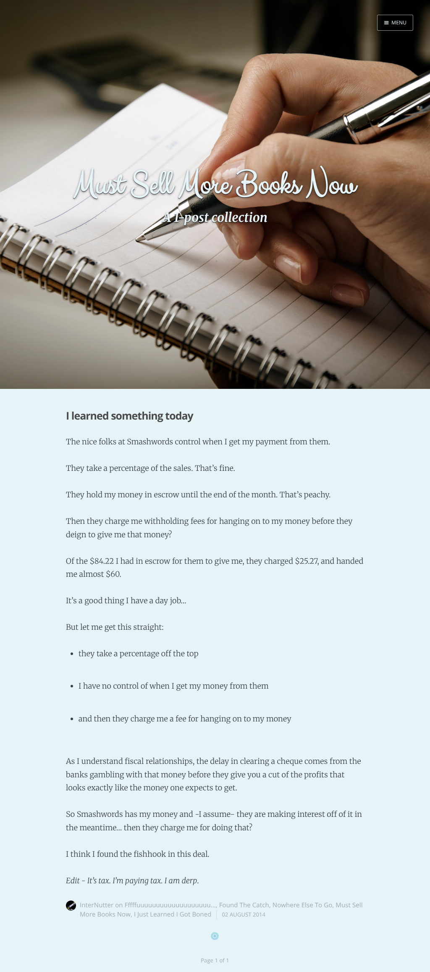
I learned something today (129, 416)
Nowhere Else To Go (303, 905)
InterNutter (96, 905)
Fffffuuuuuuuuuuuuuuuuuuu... (170, 905)
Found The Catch (244, 905)
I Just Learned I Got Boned (173, 914)
